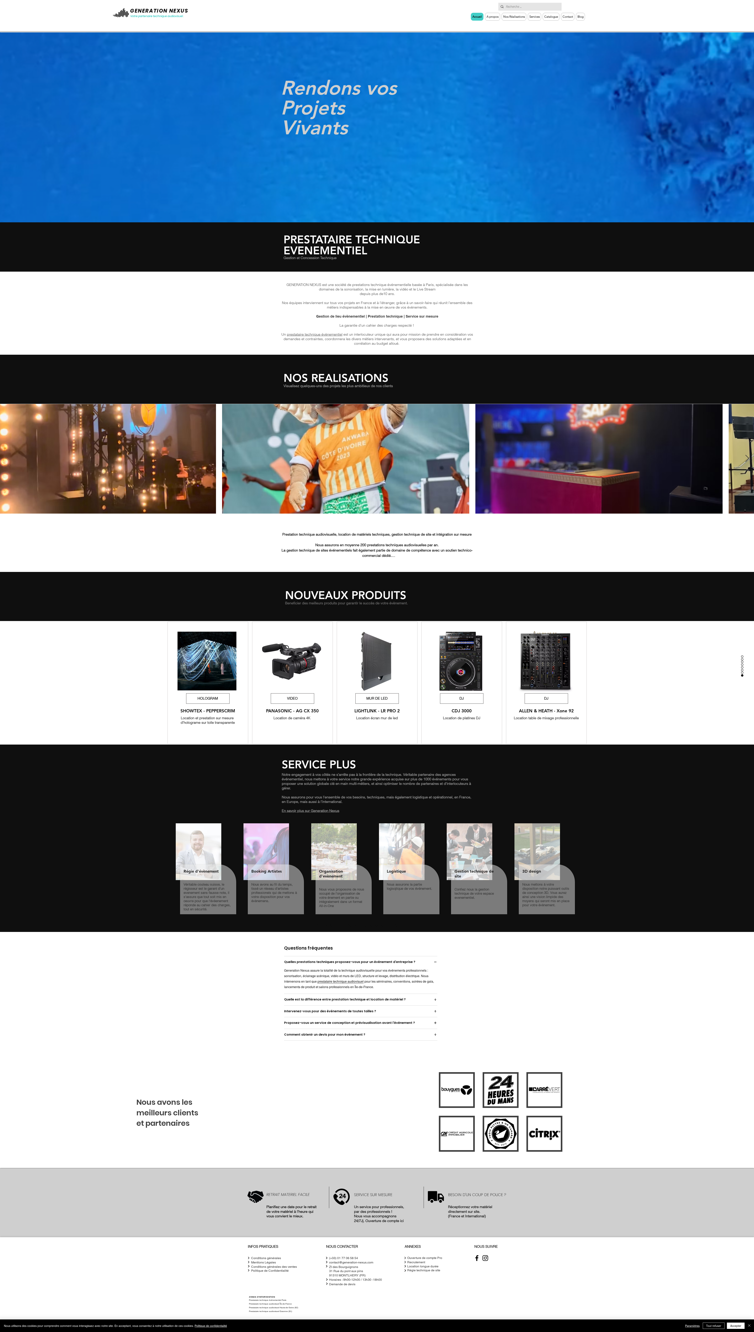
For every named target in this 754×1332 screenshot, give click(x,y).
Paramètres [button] (692, 1326)
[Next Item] (747, 459)
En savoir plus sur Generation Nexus (310, 816)
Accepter (735, 1326)
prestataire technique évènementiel (314, 334)
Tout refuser (713, 1326)
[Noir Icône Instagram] (485, 1264)
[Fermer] (749, 1326)
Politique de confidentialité (211, 1326)
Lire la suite (377, 562)
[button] (534, 17)
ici (402, 1226)
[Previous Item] (7, 459)
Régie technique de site (423, 1276)
